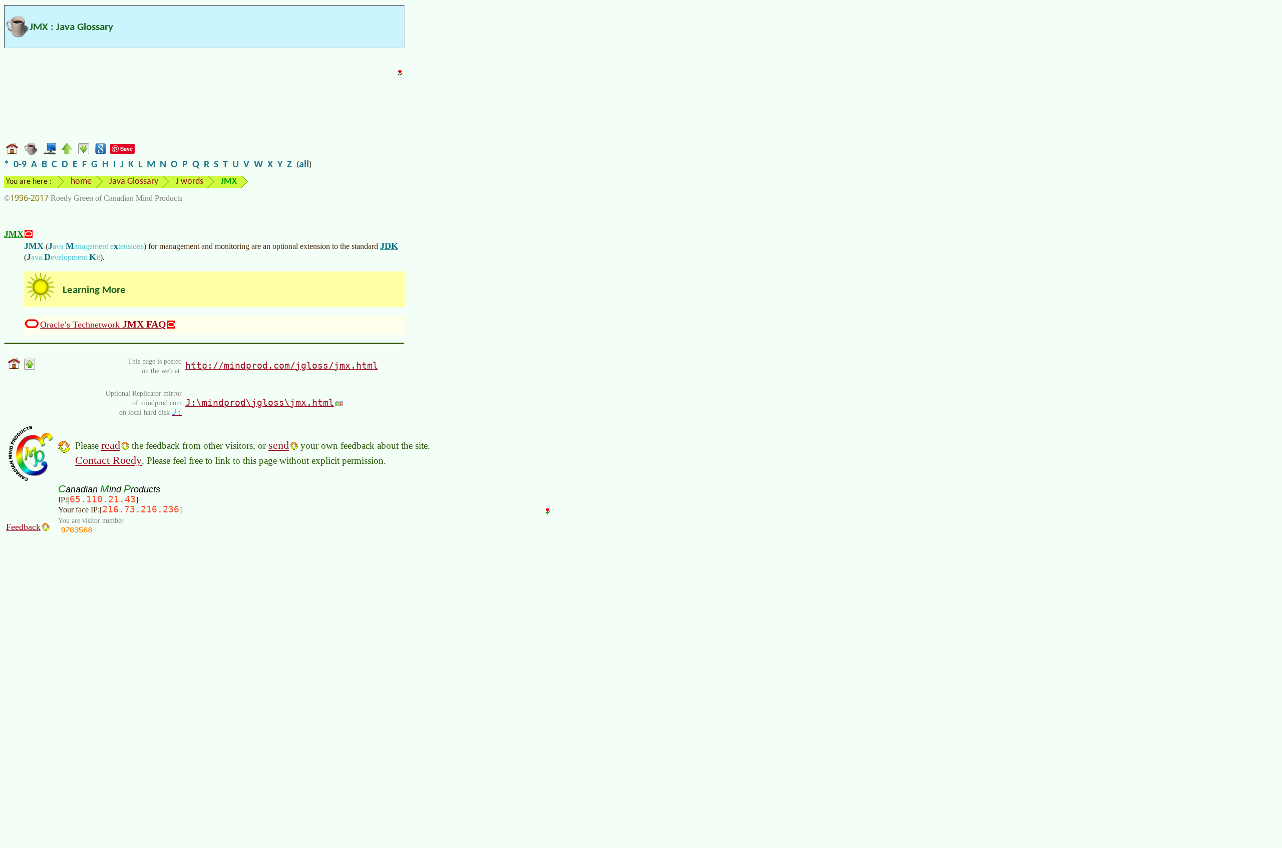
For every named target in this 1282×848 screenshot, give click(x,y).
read (110, 445)
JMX (14, 234)
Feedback (23, 527)
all (304, 165)
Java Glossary (133, 181)
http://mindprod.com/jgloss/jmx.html (281, 365)
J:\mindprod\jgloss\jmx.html (259, 402)
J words (189, 181)
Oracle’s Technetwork (103, 324)
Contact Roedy (108, 460)
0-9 (20, 165)
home (81, 181)
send (278, 445)
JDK (389, 246)
